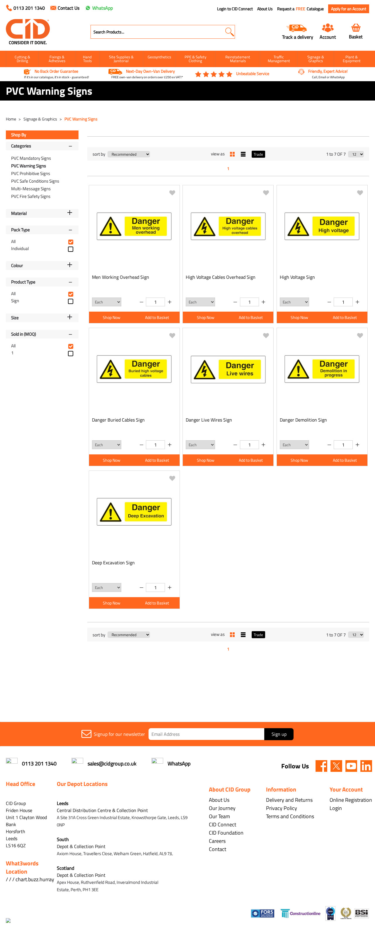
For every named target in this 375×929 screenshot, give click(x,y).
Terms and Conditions (290, 816)
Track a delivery (297, 36)
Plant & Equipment (352, 59)
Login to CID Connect (235, 9)
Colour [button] (17, 265)
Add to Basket (157, 317)
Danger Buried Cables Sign (118, 419)
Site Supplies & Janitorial (121, 59)
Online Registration (351, 800)
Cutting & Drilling (22, 59)
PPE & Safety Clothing (195, 59)
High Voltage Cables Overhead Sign (220, 277)
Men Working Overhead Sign (120, 277)
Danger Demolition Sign (303, 419)
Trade (258, 154)
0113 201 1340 (29, 7)
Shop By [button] (18, 134)
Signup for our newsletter (119, 734)
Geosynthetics (159, 57)
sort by (99, 154)
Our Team (219, 816)
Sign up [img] (279, 734)
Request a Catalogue (300, 9)
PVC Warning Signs (81, 119)
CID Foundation (226, 833)
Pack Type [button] (20, 229)
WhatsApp (102, 7)
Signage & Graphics (315, 59)
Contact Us (68, 7)
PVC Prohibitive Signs (30, 173)
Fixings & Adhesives (57, 59)
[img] (321, 766)
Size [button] (15, 317)
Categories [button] (21, 145)
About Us (265, 9)
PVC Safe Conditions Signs (35, 181)
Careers (217, 841)
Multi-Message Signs (31, 188)
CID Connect (222, 824)
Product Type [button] (23, 281)
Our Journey (222, 808)
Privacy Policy (281, 808)
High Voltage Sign (297, 277)
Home (11, 119)
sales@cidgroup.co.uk (112, 763)
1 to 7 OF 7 (336, 154)
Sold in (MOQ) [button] (23, 334)
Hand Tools (87, 59)
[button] (229, 31)
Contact (217, 849)
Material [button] (19, 213)
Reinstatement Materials (237, 59)
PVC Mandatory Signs (31, 158)
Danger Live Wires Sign (209, 419)
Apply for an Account (348, 9)
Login (336, 808)
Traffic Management (279, 59)
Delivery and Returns (289, 800)
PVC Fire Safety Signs (30, 196)
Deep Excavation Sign (113, 562)
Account (328, 36)
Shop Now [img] (111, 317)
